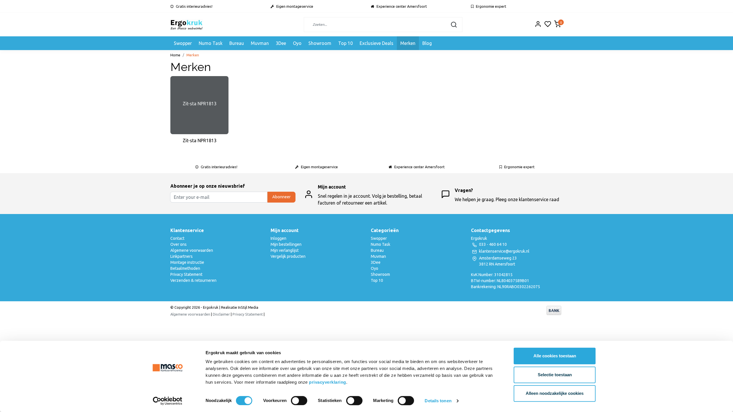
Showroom (319, 43)
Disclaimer (221, 314)
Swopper (183, 43)
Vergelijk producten (288, 256)
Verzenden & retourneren (193, 280)
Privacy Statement (186, 274)
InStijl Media (247, 307)
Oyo (297, 43)
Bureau (236, 43)
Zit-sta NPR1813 (199, 140)
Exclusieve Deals (376, 43)
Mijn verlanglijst (285, 250)
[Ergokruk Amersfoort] (186, 24)
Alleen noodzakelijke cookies (555, 393)
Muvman (260, 43)
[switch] (299, 400)
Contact (177, 238)
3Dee (281, 43)
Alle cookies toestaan (554, 355)
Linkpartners (181, 256)
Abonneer (281, 197)
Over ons (178, 244)
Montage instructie (187, 262)
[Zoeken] (454, 24)
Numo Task (210, 43)
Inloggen (278, 238)
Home (175, 55)
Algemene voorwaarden (191, 250)
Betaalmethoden (185, 268)
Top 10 (345, 43)
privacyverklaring (327, 382)
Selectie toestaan (555, 374)
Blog (427, 43)
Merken (407, 43)
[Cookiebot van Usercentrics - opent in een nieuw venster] (168, 401)
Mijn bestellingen (286, 244)
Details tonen (438, 400)
